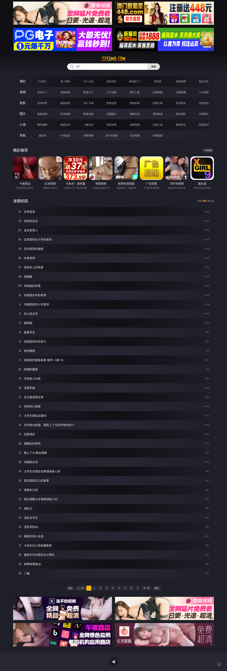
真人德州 (65, 81)
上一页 (80, 588)
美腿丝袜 (135, 114)
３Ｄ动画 (111, 92)
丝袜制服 (158, 92)
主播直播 (181, 92)
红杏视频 (135, 135)
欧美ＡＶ (88, 92)
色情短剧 (158, 135)
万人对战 (88, 81)
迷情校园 (135, 124)
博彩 (23, 81)
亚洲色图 (65, 114)
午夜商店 (65, 135)
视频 (23, 92)
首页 (70, 588)
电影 (23, 103)
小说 (23, 125)
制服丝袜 (135, 103)
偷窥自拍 (42, 114)
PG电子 (42, 81)
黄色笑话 (181, 124)
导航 (23, 135)
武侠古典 (111, 124)
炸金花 (157, 81)
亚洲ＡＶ (42, 92)
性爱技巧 (204, 124)
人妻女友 (88, 124)
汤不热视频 (111, 135)
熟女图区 (181, 114)
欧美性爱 (111, 103)
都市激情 (42, 124)
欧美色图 (88, 114)
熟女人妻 (135, 92)
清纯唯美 (158, 114)
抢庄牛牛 (204, 81)
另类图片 (204, 114)
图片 (23, 114)
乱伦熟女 (181, 103)
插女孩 (42, 135)
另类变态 (204, 103)
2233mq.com (113, 59)
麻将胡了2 (134, 81)
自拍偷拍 (65, 92)
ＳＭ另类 (204, 92)
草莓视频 (88, 135)
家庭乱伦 (65, 124)
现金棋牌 (181, 81)
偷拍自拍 (65, 103)
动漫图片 (111, 114)
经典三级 (158, 103)
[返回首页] (219, 664)
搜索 (153, 66)
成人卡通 (88, 103)
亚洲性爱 (42, 103)
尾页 (157, 588)
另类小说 (158, 124)
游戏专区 (111, 81)
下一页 (146, 588)
